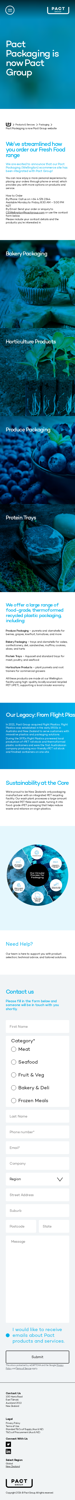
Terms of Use (12, 1426)
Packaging (44, 124)
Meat (24, 1049)
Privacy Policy (13, 1423)
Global (9, 1463)
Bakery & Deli (33, 1088)
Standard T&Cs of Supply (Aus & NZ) (24, 1429)
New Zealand (13, 1466)
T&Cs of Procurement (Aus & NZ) (23, 1432)
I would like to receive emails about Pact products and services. (38, 1335)
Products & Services (25, 124)
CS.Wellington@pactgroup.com (25, 212)
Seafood (28, 1062)
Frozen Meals (33, 1100)
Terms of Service (23, 1368)
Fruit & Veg (31, 1075)
